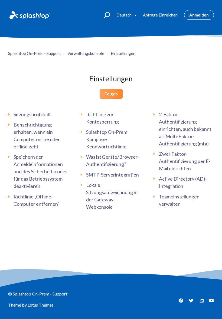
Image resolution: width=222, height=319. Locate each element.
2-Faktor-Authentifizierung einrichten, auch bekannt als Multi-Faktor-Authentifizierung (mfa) (185, 129)
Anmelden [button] (199, 14)
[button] (104, 15)
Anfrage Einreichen (160, 14)
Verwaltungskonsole (85, 53)
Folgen (111, 93)
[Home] (29, 14)
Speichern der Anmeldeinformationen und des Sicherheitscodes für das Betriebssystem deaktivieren (40, 171)
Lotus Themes (41, 304)
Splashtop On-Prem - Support (34, 53)
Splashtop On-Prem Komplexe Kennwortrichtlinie (106, 139)
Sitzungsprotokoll (32, 114)
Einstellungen (123, 53)
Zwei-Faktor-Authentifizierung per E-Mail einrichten (184, 161)
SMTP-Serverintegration (112, 175)
